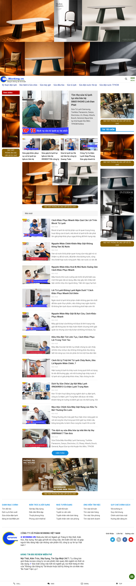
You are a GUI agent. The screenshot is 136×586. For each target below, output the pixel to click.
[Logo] (13, 79)
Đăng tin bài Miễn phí (10, 519)
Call (18, 584)
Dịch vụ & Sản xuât (9, 512)
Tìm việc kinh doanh (92, 519)
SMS (52, 584)
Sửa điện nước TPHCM (109, 85)
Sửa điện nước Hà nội (88, 85)
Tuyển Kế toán (62, 509)
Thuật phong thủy (36, 515)
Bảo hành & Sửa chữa (28, 85)
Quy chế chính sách (120, 505)
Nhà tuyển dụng (64, 505)
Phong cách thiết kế (37, 519)
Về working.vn (116, 509)
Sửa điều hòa (59, 85)
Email (86, 584)
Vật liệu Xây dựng (36, 509)
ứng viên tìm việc (92, 505)
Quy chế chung (117, 512)
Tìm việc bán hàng (91, 512)
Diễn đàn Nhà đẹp (36, 512)
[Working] (10, 538)
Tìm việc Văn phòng (92, 515)
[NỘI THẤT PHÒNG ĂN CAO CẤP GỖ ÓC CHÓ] (68, 37)
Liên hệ (119, 534)
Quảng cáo (129, 534)
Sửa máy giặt (45, 85)
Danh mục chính (10, 505)
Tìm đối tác (6, 509)
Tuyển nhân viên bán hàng (67, 515)
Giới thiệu (110, 534)
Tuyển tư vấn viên (63, 512)
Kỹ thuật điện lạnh (9, 85)
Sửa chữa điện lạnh (10, 515)
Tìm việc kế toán (90, 509)
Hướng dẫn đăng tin (119, 519)
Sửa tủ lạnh (71, 85)
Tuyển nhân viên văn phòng (67, 519)
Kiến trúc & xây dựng (39, 505)
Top (120, 584)
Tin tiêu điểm (108, 129)
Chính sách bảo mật (119, 515)
